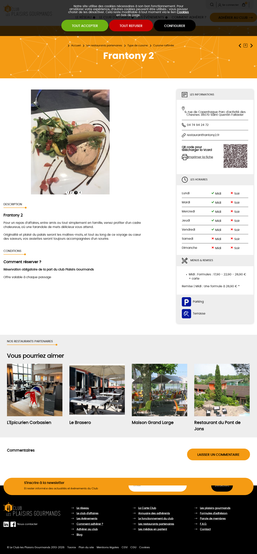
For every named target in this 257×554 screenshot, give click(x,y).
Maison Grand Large (153, 423)
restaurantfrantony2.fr (203, 135)
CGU (133, 547)
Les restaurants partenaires (104, 45)
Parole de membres (213, 518)
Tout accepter (85, 26)
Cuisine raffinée (163, 45)
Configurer (174, 26)
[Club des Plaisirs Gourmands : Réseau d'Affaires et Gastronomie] (32, 509)
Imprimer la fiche (200, 157)
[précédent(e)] (240, 45)
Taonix (71, 547)
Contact (205, 529)
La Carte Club (147, 508)
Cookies (183, 12)
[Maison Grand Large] (159, 390)
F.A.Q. (203, 524)
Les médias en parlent (152, 529)
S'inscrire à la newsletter (44, 483)
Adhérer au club (87, 529)
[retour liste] (246, 45)
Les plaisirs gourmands (215, 508)
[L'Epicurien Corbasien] (34, 390)
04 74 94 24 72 (198, 125)
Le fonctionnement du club (155, 518)
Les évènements (87, 518)
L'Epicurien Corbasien (29, 423)
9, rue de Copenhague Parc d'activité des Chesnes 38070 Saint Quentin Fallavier (215, 113)
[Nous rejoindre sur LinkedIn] (6, 524)
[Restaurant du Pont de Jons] (222, 390)
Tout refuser (131, 26)
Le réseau (83, 508)
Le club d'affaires (87, 513)
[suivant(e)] (251, 45)
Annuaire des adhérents (154, 513)
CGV (125, 547)
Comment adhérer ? (90, 524)
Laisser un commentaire (218, 454)
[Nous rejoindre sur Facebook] (13, 524)
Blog (79, 534)
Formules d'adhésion (213, 513)
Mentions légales (108, 547)
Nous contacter (27, 524)
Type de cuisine (137, 45)
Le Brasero (80, 423)
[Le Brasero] (97, 390)
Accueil (76, 45)
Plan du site (86, 547)
